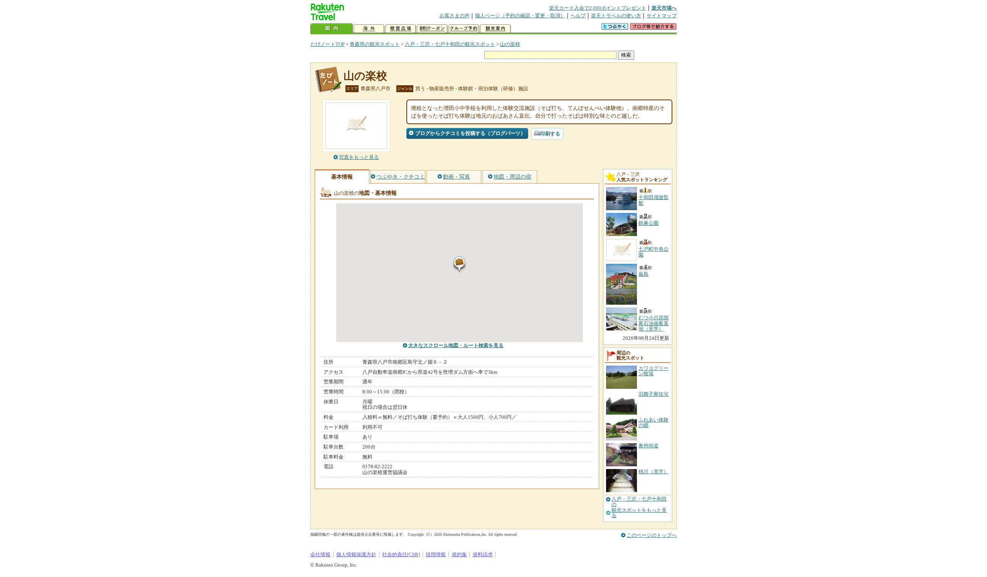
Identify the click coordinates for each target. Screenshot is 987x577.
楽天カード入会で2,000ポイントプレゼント (597, 8)
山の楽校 (510, 44)
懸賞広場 (400, 28)
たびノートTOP (327, 44)
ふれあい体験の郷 (653, 422)
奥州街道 (648, 446)
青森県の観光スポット (375, 44)
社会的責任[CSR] (401, 554)
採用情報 (436, 554)
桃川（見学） (653, 471)
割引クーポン (432, 28)
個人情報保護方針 (356, 554)
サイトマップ (662, 16)
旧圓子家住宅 (653, 394)
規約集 (459, 554)
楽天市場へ (664, 8)
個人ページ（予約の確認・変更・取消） (520, 16)
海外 (369, 28)
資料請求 (483, 554)
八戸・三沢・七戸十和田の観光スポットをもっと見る (639, 507)
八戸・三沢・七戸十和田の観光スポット (450, 44)
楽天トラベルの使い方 (616, 16)
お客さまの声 (455, 16)
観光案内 (495, 28)
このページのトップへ (652, 535)
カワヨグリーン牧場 (653, 370)
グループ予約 (463, 28)
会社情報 (320, 554)
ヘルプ (578, 16)
